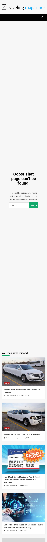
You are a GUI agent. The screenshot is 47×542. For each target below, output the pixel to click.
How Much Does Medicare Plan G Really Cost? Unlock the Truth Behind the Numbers (22, 480)
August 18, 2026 (24, 395)
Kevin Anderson (11, 395)
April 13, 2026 (23, 486)
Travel (6, 383)
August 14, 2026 (24, 438)
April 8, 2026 (23, 531)
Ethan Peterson (11, 485)
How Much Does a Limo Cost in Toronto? (22, 434)
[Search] (42, 17)
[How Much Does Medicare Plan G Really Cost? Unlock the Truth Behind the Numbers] (23, 459)
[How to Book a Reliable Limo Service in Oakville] (23, 371)
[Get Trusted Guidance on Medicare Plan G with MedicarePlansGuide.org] (23, 507)
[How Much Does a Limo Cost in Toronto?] (23, 417)
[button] (4, 17)
